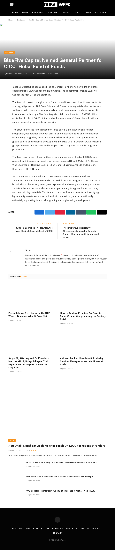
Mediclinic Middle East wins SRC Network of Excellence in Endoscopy (59, 477)
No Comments (39, 74)
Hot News (100, 13)
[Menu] (11, 4)
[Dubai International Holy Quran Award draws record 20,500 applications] (16, 466)
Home (15, 13)
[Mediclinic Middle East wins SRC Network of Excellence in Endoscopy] (16, 480)
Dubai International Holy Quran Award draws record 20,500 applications (61, 462)
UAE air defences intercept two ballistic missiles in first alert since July (60, 491)
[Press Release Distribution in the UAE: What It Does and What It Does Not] (31, 296)
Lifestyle (52, 13)
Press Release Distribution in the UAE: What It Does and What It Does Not (29, 315)
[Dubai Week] (57, 4)
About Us (17, 529)
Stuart (9, 74)
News (25, 13)
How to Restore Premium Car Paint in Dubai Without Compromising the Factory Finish (83, 316)
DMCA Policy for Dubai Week (62, 529)
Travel (65, 13)
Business (37, 13)
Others (87, 13)
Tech (76, 13)
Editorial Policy (90, 529)
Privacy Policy (34, 529)
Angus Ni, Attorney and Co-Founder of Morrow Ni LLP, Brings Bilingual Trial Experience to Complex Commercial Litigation (29, 363)
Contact (57, 533)
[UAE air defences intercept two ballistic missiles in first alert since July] (16, 494)
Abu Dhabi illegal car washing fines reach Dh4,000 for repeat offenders (56, 445)
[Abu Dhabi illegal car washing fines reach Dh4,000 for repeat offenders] (57, 414)
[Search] (104, 4)
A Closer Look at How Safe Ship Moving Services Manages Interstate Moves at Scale (82, 361)
